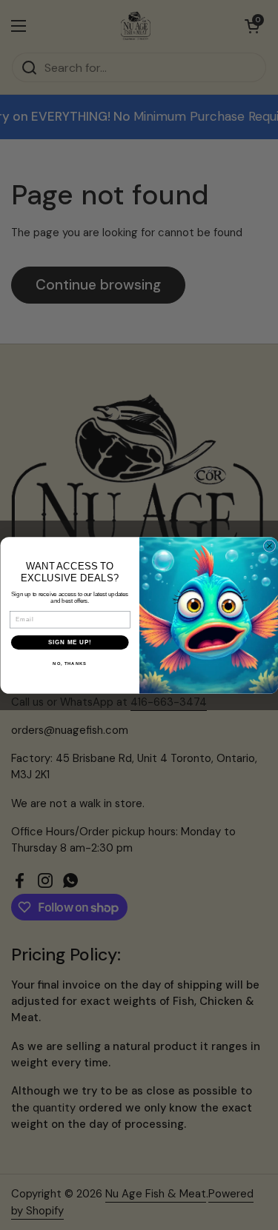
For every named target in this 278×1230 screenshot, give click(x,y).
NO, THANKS (70, 663)
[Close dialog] (269, 546)
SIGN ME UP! (69, 642)
